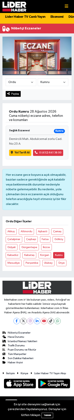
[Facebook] (16, 321)
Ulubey (48, 262)
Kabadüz (12, 255)
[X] (23, 321)
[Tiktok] (51, 321)
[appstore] (20, 384)
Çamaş (57, 231)
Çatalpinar (13, 239)
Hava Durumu (16, 336)
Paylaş (15, 93)
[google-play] (54, 384)
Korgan (44, 255)
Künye (24, 373)
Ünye (61, 262)
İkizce (46, 247)
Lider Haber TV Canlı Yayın (25, 17)
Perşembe (32, 262)
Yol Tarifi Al (22, 152)
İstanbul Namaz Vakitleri (22, 341)
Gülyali (11, 247)
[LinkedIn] (37, 321)
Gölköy (58, 239)
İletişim (10, 373)
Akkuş (11, 231)
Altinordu (26, 231)
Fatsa (45, 239)
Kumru (59, 255)
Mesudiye (13, 262)
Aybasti (42, 231)
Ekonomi (57, 17)
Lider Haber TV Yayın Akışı (50, 373)
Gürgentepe (29, 247)
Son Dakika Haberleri (20, 358)
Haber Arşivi (15, 362)
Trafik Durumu (16, 345)
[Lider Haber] (14, 6)
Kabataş (29, 255)
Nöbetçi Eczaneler (19, 332)
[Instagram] (30, 321)
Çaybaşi (31, 239)
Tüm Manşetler (17, 354)
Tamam (47, 415)
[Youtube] (44, 321)
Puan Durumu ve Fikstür (22, 349)
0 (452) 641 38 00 (50, 152)
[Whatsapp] (57, 321)
